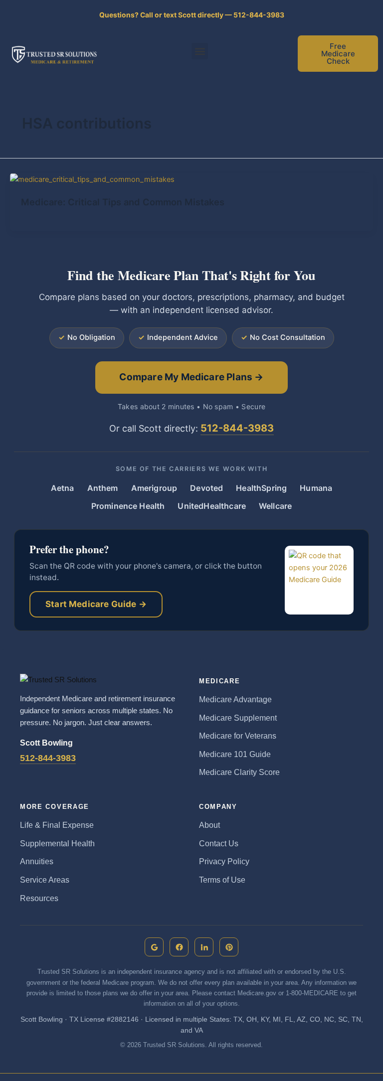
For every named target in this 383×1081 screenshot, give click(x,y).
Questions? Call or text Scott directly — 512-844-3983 (191, 15)
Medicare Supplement (238, 718)
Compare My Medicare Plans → (191, 377)
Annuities (36, 861)
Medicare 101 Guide (235, 754)
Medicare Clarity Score (239, 772)
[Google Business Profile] (154, 946)
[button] (200, 51)
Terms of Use (222, 880)
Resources (39, 898)
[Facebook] (179, 946)
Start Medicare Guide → (96, 604)
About (209, 825)
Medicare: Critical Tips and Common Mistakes (122, 201)
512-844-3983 (237, 428)
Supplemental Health (57, 843)
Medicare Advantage (235, 699)
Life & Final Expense (57, 825)
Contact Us (218, 843)
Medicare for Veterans (237, 736)
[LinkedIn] (203, 946)
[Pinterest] (228, 946)
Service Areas (44, 880)
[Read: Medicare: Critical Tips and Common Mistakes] (92, 178)
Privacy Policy (224, 861)
